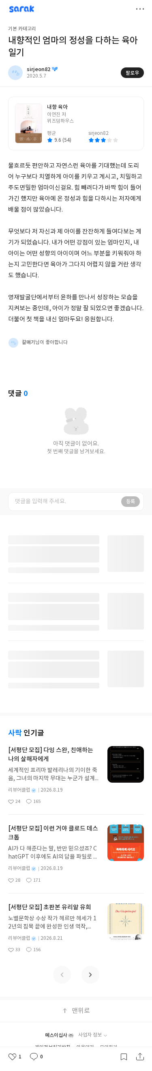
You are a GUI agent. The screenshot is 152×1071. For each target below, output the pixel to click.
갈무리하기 (124, 1057)
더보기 (140, 9)
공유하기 (140, 1057)
